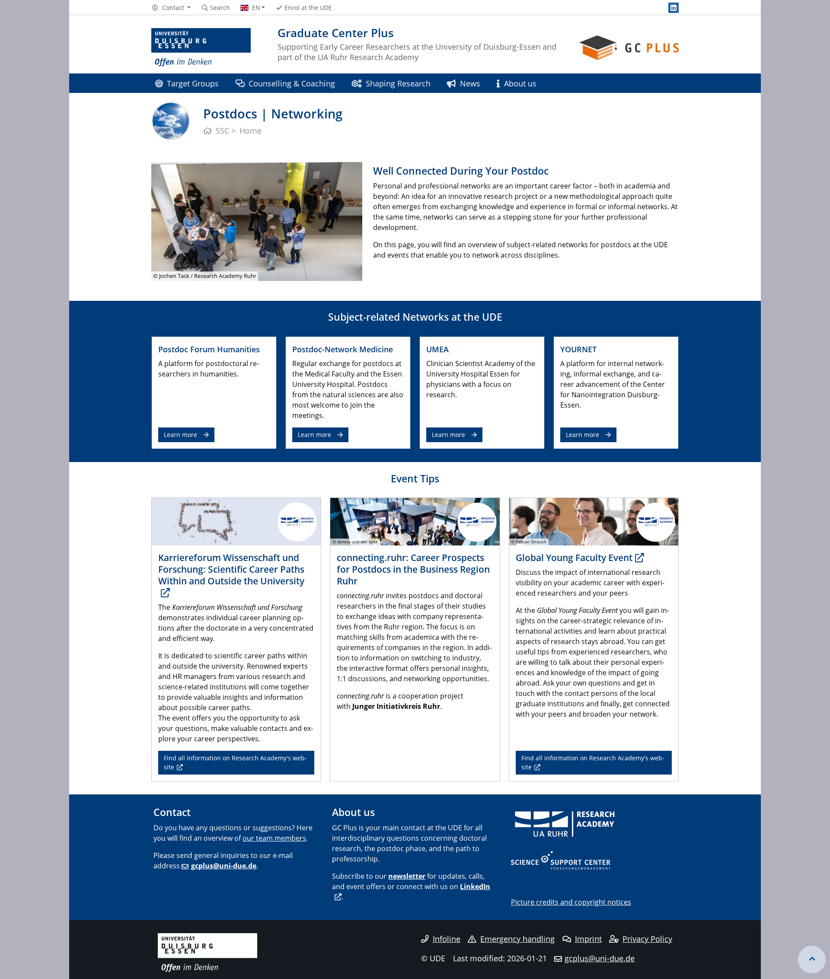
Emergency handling (517, 939)
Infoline (446, 939)
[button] (171, 7)
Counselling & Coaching (292, 83)
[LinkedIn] (673, 8)
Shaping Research (398, 83)
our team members (274, 838)
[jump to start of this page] (812, 959)
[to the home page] (201, 47)
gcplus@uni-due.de (223, 866)
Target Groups (193, 83)
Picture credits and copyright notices (571, 902)
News (470, 83)
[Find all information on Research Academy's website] (236, 521)
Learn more (180, 435)
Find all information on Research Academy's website (235, 762)
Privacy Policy (647, 939)
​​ (565, 823)
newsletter (406, 876)
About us (520, 83)
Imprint (588, 939)
